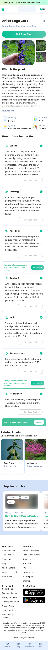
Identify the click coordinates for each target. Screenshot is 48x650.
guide (11, 502)
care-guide (13, 497)
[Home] (3, 9)
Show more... (8, 110)
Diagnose (39, 422)
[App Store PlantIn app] (34, 592)
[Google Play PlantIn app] (34, 600)
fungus (25, 497)
